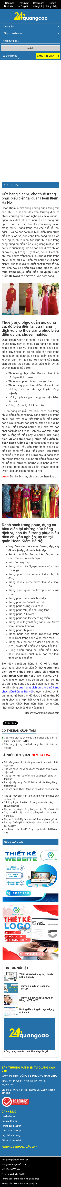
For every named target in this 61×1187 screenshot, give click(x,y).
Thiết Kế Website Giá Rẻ (13, 1174)
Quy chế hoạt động (11, 1135)
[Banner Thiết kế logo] (30, 932)
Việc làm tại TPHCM (11, 1169)
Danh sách (38, 3)
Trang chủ (23, 3)
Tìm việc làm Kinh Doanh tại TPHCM (34, 987)
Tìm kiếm (9, 6)
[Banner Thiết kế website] (30, 874)
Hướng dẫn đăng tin (11, 1126)
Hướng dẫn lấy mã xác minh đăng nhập (20, 1178)
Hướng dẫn (23, 6)
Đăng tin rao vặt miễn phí (14, 1164)
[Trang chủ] (4, 185)
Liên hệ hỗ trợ (8, 1116)
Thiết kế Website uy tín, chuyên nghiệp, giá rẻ (36, 975)
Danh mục (11, 55)
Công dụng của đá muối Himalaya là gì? (26, 1051)
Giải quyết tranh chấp (12, 1140)
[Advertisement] (30, 90)
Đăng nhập (51, 6)
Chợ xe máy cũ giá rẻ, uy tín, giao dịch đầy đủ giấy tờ (31, 809)
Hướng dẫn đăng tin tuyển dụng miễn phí (36, 1010)
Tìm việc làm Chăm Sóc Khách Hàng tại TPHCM (36, 999)
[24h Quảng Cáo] (30, 15)
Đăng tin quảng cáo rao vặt (15, 1159)
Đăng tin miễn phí (48, 56)
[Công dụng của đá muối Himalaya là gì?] (29, 1034)
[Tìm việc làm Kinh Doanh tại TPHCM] (11, 988)
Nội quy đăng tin (9, 1121)
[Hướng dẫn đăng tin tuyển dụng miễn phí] (11, 1012)
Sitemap (9, 3)
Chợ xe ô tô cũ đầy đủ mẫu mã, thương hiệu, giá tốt (31, 819)
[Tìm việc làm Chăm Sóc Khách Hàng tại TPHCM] (11, 1000)
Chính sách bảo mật (11, 1130)
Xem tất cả (41, 755)
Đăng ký (37, 6)
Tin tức (52, 3)
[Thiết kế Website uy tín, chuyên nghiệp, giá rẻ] (11, 976)
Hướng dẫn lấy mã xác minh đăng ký (19, 1183)
